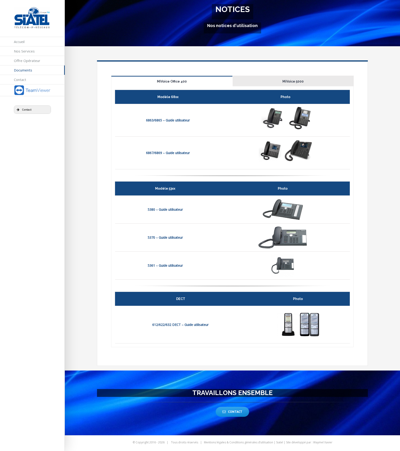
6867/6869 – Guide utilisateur (168, 153)
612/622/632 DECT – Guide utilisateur (180, 324)
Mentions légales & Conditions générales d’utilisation (238, 442)
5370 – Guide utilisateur (165, 237)
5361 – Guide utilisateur (165, 265)
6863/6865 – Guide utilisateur (168, 120)
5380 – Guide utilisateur (165, 209)
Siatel (279, 442)
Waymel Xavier (322, 442)
